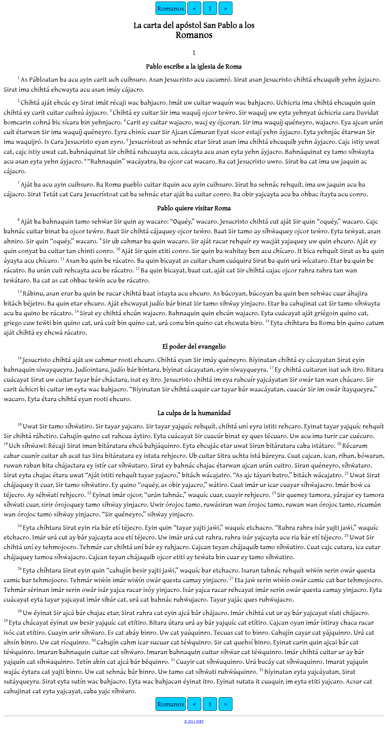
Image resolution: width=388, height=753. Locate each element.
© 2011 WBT (194, 721)
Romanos (170, 8)
